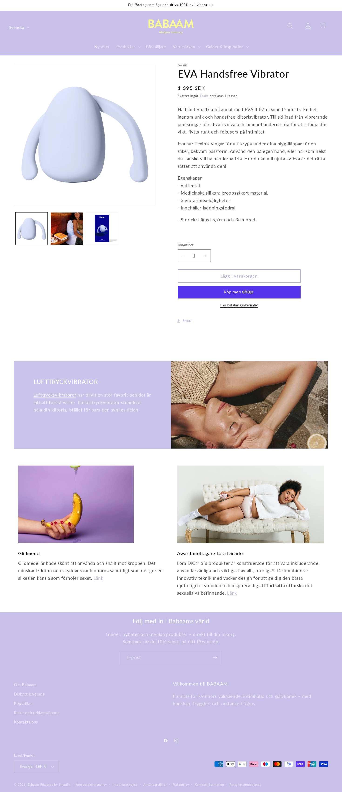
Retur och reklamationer (36, 712)
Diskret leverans (29, 694)
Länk (99, 578)
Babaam (33, 784)
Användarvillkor (155, 784)
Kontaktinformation (209, 784)
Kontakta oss (26, 722)
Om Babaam (25, 684)
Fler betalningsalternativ (239, 305)
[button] (128, 46)
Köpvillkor (23, 703)
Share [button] (187, 320)
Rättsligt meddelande (246, 784)
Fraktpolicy (181, 784)
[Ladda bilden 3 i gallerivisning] (102, 228)
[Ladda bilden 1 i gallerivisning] (31, 228)
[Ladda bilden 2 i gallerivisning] (66, 228)
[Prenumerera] (215, 657)
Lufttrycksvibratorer (55, 395)
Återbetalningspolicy (91, 784)
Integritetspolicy (125, 784)
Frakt (204, 96)
